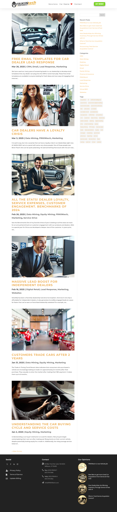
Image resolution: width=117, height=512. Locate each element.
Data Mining (31, 138)
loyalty (97, 130)
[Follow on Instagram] (17, 464)
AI (88, 99)
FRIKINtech (45, 138)
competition (99, 114)
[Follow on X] (7, 464)
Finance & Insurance (87, 74)
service (95, 136)
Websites (16, 293)
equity (96, 124)
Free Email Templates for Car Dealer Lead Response (40, 60)
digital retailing (99, 120)
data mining (94, 117)
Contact (78, 4)
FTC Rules (91, 127)
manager (83, 133)
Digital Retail (33, 289)
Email (35, 66)
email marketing (89, 124)
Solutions (53, 4)
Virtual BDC (84, 89)
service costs (84, 139)
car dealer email (85, 111)
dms (82, 124)
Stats (98, 139)
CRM (29, 66)
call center (87, 108)
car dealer (93, 108)
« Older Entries (17, 451)
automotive (84, 102)
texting (82, 142)
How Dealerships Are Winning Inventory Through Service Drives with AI (91, 36)
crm (82, 117)
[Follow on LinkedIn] (14, 464)
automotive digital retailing (95, 102)
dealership (101, 117)
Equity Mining (47, 214)
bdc (81, 108)
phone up (83, 136)
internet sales (99, 127)
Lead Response (47, 66)
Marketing (61, 66)
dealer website (84, 120)
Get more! (100, 4)
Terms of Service (16, 474)
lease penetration (89, 130)
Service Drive (30, 218)
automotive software (96, 105)
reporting (89, 136)
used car (88, 142)
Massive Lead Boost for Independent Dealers (34, 283)
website (99, 142)
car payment (84, 114)
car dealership (94, 111)
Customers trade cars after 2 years (41, 356)
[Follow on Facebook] (10, 464)
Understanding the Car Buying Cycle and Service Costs (41, 425)
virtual (93, 142)
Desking (83, 62)
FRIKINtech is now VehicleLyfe (90, 23)
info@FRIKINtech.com (52, 483)
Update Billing (15, 478)
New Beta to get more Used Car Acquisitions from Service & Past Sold (91, 28)
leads (82, 130)
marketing (89, 133)
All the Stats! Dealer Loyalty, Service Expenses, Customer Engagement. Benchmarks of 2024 (40, 205)
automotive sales (85, 105)
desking (92, 120)
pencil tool (96, 133)
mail (102, 130)
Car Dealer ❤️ (66, 4)
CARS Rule (91, 114)
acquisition (83, 99)
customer (86, 117)
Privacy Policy (15, 470)
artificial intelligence (96, 99)
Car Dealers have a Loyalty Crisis (38, 132)
